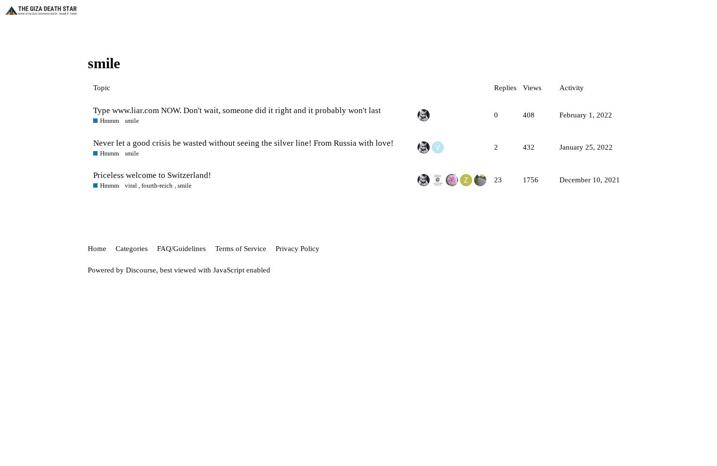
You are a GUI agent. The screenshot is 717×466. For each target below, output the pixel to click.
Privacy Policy (297, 248)
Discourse (141, 270)
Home (97, 248)
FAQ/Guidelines (181, 248)
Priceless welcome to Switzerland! (152, 175)
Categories (132, 248)
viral (131, 185)
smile (132, 120)
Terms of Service (240, 248)
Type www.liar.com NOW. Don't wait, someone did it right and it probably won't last (237, 110)
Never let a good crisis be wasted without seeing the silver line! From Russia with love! (243, 143)
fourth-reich (157, 185)
